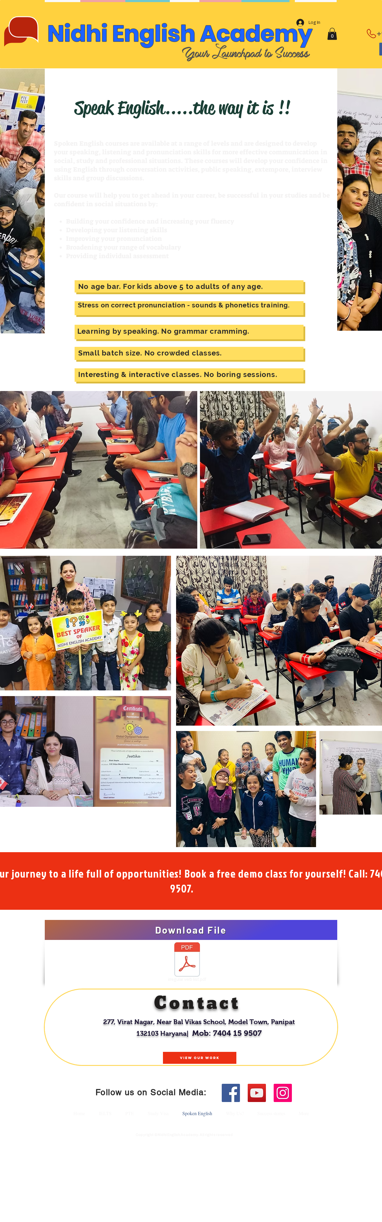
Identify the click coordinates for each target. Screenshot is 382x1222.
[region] (191, 1027)
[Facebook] (231, 1093)
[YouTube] (257, 1093)
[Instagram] (283, 1093)
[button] (332, 34)
